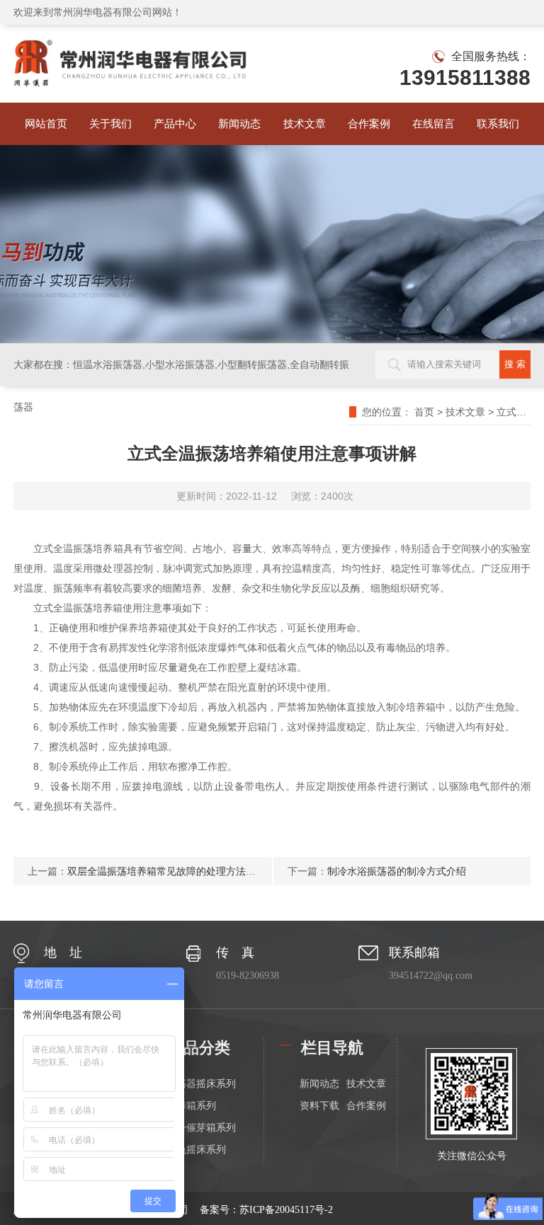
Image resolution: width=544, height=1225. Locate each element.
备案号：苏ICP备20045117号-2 (266, 1209)
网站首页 (46, 123)
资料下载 (319, 1105)
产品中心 (175, 123)
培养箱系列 (191, 1105)
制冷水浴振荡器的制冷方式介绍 (396, 871)
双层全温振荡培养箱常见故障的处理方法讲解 (166, 871)
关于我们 (110, 123)
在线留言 (433, 123)
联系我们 (498, 123)
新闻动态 (239, 123)
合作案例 (369, 123)
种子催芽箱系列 (201, 1127)
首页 (424, 412)
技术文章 (304, 123)
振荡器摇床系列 (201, 1084)
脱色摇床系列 (196, 1149)
